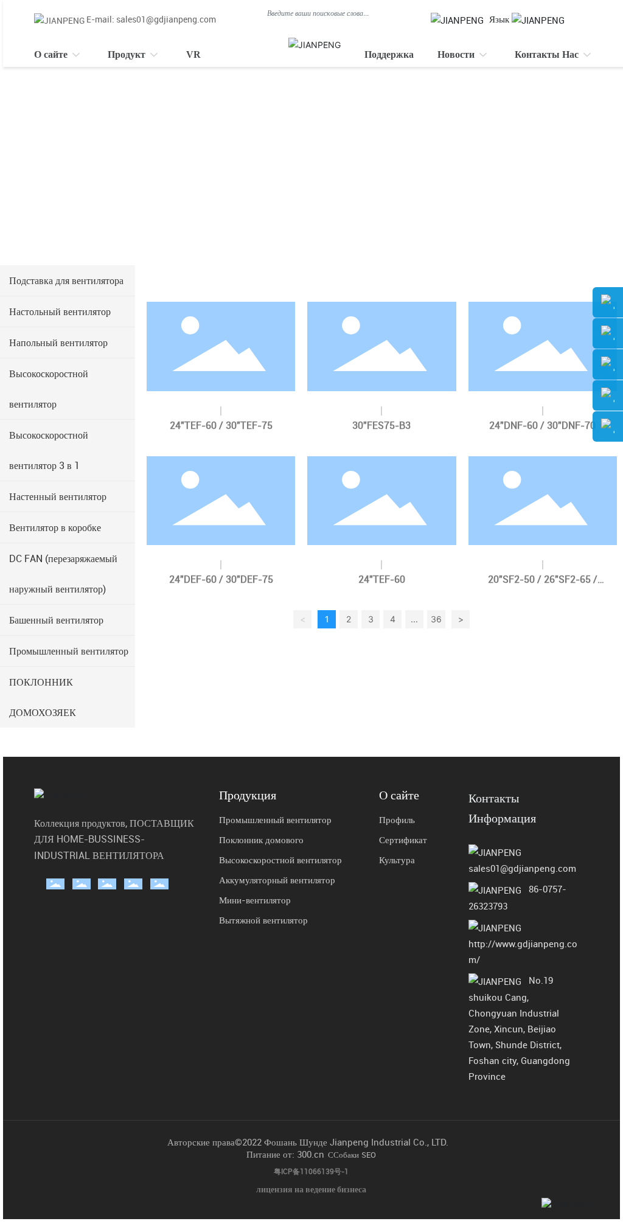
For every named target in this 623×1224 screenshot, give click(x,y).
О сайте (399, 795)
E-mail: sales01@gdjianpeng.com (151, 19)
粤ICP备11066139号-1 (311, 1171)
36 (436, 619)
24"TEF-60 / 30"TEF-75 (221, 425)
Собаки (346, 1154)
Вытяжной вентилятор (263, 920)
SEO (368, 1154)
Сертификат (403, 839)
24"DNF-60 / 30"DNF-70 (542, 425)
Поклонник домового (261, 839)
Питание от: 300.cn (285, 1154)
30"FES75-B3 (381, 425)
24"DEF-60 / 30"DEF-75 (221, 579)
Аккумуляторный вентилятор (277, 880)
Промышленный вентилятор (275, 819)
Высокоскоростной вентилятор (280, 860)
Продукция (247, 795)
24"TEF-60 (381, 579)
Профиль (397, 819)
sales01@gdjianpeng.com (522, 868)
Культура (397, 860)
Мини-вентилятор (255, 900)
